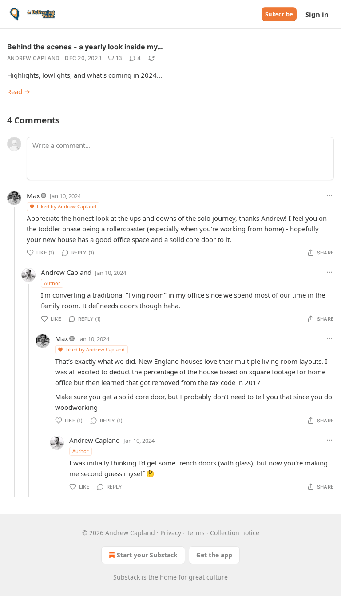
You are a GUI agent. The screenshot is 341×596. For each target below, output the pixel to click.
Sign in (317, 14)
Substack (126, 577)
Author (52, 283)
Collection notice (234, 532)
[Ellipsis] (329, 195)
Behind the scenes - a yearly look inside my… (85, 46)
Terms (195, 532)
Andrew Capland (33, 58)
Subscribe (279, 14)
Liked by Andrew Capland (66, 206)
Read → (18, 91)
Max (33, 195)
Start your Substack (147, 555)
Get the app (214, 555)
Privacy (170, 532)
